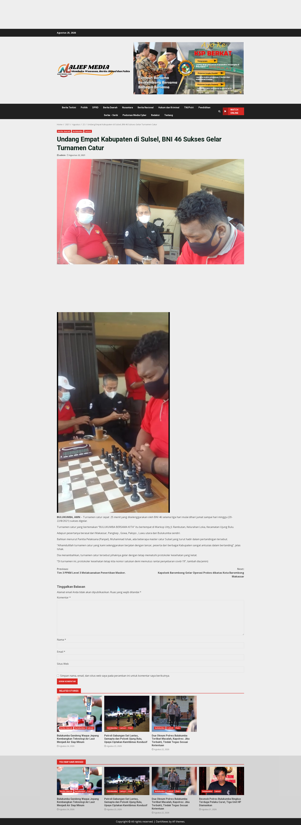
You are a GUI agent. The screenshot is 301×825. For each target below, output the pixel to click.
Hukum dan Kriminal (168, 107)
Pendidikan (204, 107)
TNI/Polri (189, 107)
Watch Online (234, 111)
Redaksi (155, 115)
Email (61, 651)
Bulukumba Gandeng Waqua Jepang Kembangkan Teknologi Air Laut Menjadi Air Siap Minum (79, 714)
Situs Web (63, 663)
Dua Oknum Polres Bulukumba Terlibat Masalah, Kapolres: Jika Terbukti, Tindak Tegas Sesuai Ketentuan (174, 714)
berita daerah (64, 131)
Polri (130, 728)
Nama (61, 639)
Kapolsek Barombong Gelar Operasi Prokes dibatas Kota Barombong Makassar (201, 572)
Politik (84, 107)
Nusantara (127, 107)
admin (62, 155)
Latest (88, 131)
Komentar (64, 597)
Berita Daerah (110, 107)
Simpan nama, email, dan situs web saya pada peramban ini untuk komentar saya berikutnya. (115, 675)
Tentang (168, 115)
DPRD (95, 107)
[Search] (219, 111)
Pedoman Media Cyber (134, 115)
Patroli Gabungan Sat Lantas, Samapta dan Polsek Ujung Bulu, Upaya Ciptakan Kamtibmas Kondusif (126, 714)
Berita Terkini (69, 107)
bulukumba (77, 131)
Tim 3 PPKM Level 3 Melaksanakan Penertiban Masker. (91, 570)
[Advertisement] (57, 7)
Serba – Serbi (111, 115)
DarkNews (162, 821)
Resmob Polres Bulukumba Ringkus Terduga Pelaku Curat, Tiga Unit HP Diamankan (221, 781)
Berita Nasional (146, 107)
